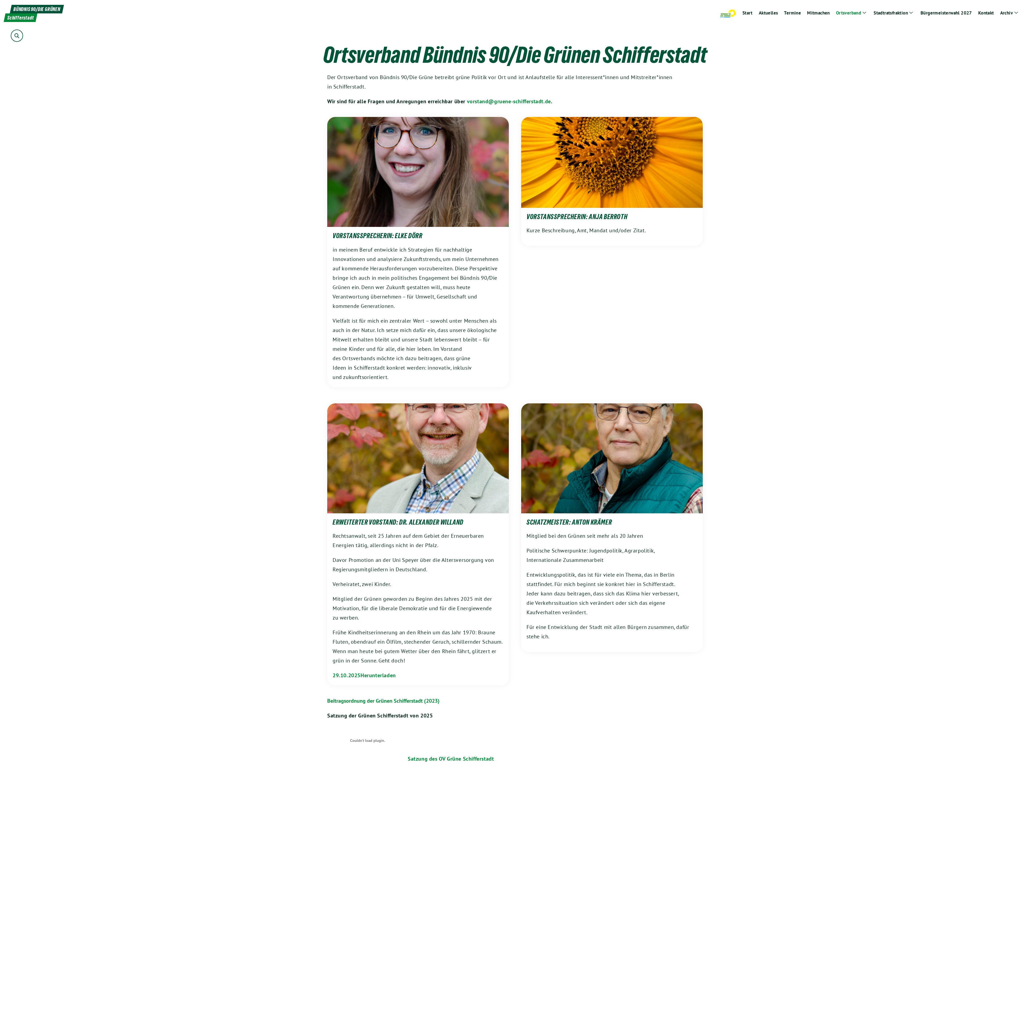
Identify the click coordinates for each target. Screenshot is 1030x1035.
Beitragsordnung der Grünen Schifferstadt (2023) (383, 700)
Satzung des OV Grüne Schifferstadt (451, 758)
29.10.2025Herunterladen (364, 675)
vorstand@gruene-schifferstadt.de (509, 101)
